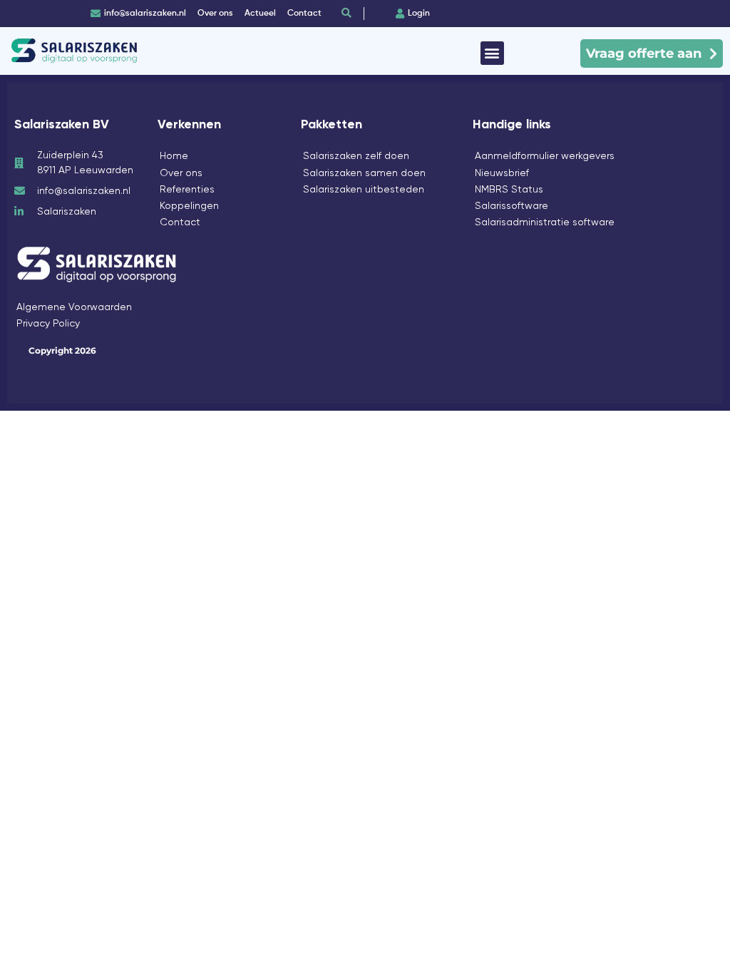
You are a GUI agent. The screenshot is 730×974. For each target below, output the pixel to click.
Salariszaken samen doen (364, 172)
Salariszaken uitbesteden (363, 189)
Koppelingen (189, 205)
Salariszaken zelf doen (356, 155)
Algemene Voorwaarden (74, 306)
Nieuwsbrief (502, 172)
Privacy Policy (48, 323)
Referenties (187, 189)
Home (174, 155)
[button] (492, 53)
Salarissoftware (511, 205)
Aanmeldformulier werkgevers (545, 155)
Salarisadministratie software (545, 221)
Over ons (181, 172)
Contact (180, 221)
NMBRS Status (509, 189)
